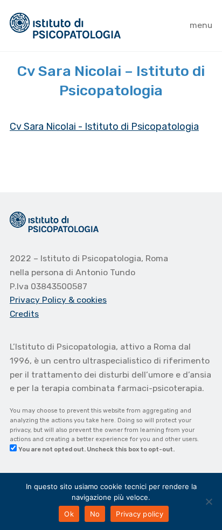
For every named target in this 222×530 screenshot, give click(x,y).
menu (201, 25)
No (95, 514)
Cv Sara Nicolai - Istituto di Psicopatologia (104, 126)
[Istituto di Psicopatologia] (65, 25)
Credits (24, 314)
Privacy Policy (39, 300)
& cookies (87, 300)
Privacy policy (139, 514)
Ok (69, 514)
